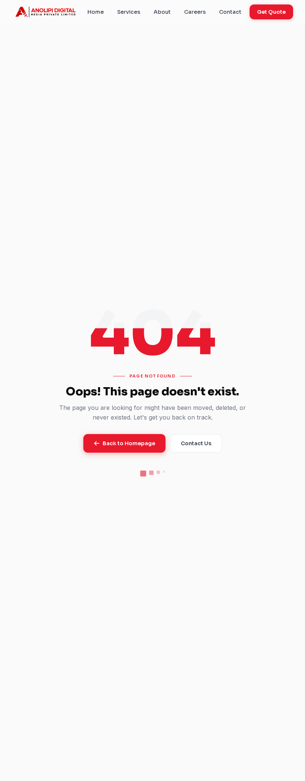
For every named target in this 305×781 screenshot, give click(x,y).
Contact (230, 12)
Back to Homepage (129, 443)
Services (128, 12)
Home (95, 12)
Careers (195, 12)
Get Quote (271, 12)
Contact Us (196, 443)
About (162, 12)
